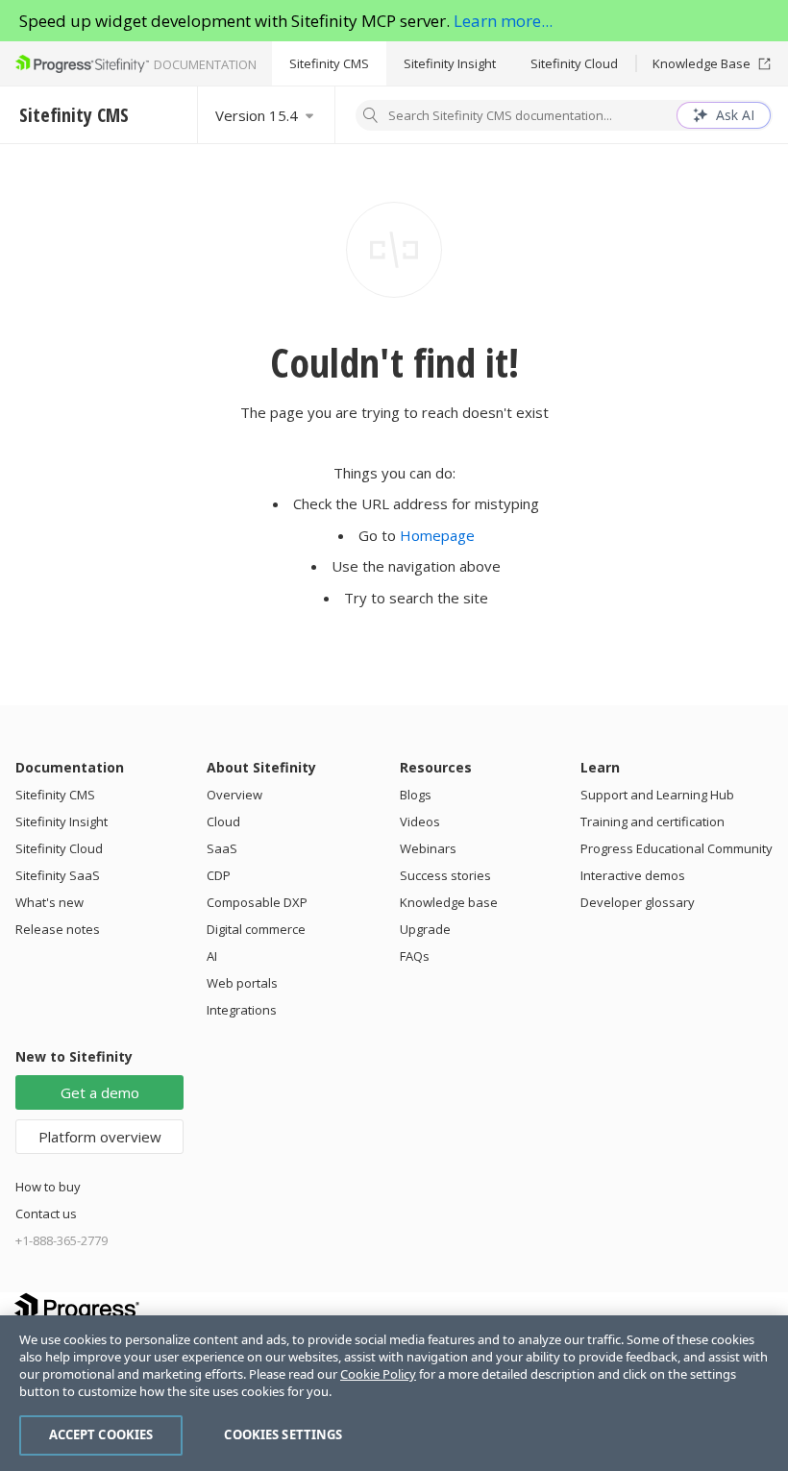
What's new (49, 902)
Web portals (242, 983)
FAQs (415, 956)
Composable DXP (257, 902)
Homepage (437, 535)
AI (212, 956)
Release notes (57, 929)
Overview (234, 794)
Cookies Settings (283, 1434)
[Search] (371, 117)
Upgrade (425, 929)
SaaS (222, 848)
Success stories (445, 875)
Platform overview (99, 1136)
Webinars (428, 848)
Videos (420, 821)
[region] (394, 1393)
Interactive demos (632, 875)
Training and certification (652, 821)
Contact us (46, 1213)
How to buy (48, 1186)
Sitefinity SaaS (57, 875)
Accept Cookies (101, 1434)
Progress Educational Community (676, 848)
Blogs (415, 794)
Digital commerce (256, 929)
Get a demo (100, 1092)
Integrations (242, 1009)
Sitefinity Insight (450, 63)
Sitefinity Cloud (574, 63)
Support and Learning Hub (657, 794)
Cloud (223, 821)
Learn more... (503, 21)
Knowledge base (449, 902)
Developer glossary (637, 902)
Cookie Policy (378, 1374)
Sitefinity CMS (329, 63)
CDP (219, 875)
